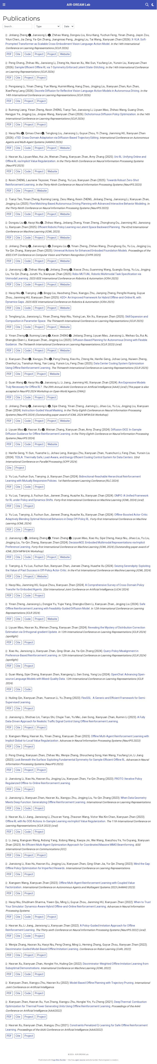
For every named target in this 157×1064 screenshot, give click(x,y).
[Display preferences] (152, 5)
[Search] (147, 5)
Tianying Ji (32, 293)
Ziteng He (63, 62)
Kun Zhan (133, 86)
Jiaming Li (91, 406)
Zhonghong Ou (109, 222)
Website (65, 54)
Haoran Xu (77, 62)
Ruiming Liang (18, 109)
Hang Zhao (82, 86)
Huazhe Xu (77, 495)
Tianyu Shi (48, 717)
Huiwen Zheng (138, 359)
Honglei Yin (51, 963)
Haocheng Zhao (67, 293)
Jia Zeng (26, 39)
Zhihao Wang (60, 35)
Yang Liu (95, 674)
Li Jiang (66, 382)
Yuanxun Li (51, 697)
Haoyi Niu (15, 133)
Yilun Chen (12, 39)
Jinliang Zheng (18, 35)
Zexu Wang (67, 199)
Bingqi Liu (50, 293)
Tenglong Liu (54, 133)
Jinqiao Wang (45, 114)
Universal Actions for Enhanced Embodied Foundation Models (90, 250)
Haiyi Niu (65, 316)
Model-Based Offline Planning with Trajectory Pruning (101, 982)
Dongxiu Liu (77, 35)
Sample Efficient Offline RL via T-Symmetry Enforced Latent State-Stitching (59, 67)
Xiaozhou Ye (113, 840)
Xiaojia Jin (83, 840)
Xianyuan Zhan (112, 39)
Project (39, 54)
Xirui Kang (92, 35)
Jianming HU (117, 133)
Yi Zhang (101, 133)
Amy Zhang (96, 156)
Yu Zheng (65, 697)
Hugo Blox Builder (58, 1060)
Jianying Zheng (106, 293)
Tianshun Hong (31, 363)
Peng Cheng (16, 62)
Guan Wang (16, 382)
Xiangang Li (68, 674)
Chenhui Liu (13, 363)
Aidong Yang (49, 840)
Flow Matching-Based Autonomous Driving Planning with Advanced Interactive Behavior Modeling (88, 203)
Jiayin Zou (142, 35)
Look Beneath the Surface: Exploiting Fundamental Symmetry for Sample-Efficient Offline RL (70, 759)
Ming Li (64, 902)
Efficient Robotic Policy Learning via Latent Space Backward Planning (79, 227)
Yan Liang (48, 363)
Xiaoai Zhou (81, 269)
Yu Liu (131, 246)
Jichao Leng (119, 359)
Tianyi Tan (69, 109)
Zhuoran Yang (60, 816)
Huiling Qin (15, 697)
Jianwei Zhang (59, 495)
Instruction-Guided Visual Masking (42, 410)
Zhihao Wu (32, 62)
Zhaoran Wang (79, 816)
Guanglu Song (121, 269)
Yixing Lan (78, 316)
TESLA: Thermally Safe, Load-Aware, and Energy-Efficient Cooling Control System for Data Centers (74, 457)
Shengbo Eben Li (16, 340)
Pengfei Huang (126, 293)
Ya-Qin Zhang (41, 39)
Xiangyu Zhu (87, 293)
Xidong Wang (67, 840)
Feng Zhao (77, 363)
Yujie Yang (64, 604)
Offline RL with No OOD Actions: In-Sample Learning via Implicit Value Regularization (55, 821)
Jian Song (87, 717)
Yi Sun (30, 453)
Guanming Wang (100, 269)
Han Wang (109, 755)
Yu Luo (72, 180)
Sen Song (83, 674)
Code (27, 54)
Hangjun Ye (13, 114)
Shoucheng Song (91, 755)
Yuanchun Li (113, 453)
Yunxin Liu (119, 62)
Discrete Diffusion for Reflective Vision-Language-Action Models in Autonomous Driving (87, 90)
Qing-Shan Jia (66, 651)
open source (80, 1060)
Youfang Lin (104, 62)
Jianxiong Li (39, 35)
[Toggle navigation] (4, 4)
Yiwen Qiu (52, 902)
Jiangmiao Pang (62, 39)
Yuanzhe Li (42, 453)
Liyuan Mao (101, 109)
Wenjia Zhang (69, 755)
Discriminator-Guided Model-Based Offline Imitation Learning (42, 949)
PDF (9, 54)
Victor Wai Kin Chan (102, 816)
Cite (17, 54)
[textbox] (17, 26)
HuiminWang (66, 86)
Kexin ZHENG (54, 109)
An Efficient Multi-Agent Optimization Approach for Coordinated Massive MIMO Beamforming (78, 844)
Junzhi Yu (35, 274)
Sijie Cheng (59, 406)
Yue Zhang (51, 1001)
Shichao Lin (32, 717)
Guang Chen (135, 109)
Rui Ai (143, 335)
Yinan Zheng (126, 35)
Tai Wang (95, 39)
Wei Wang (97, 840)
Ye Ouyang (129, 840)
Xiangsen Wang (18, 736)
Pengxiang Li (17, 86)
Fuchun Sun (26, 476)
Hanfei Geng (103, 359)
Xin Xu (91, 316)
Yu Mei (76, 717)
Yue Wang (50, 86)
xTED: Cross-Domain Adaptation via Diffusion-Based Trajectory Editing (56, 137)
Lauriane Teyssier (37, 180)
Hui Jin (43, 156)
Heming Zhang (91, 944)
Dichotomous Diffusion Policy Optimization (110, 114)
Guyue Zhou (87, 133)
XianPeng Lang (15, 90)
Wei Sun (90, 62)
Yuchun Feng (108, 35)
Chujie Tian (63, 717)
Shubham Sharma (33, 902)
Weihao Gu (132, 335)
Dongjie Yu (49, 604)
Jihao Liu (105, 406)
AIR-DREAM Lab (78, 4)
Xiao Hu (75, 359)
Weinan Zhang (58, 156)
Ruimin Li (122, 717)
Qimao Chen (33, 133)
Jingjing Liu (81, 39)
